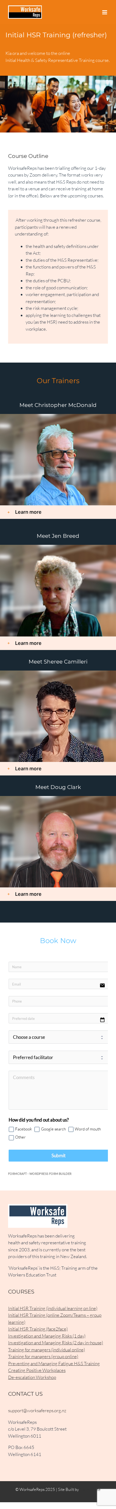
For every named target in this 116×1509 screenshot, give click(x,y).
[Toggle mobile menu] (105, 12)
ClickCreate (90, 1489)
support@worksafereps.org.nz (37, 1410)
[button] (58, 512)
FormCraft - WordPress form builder (40, 1173)
